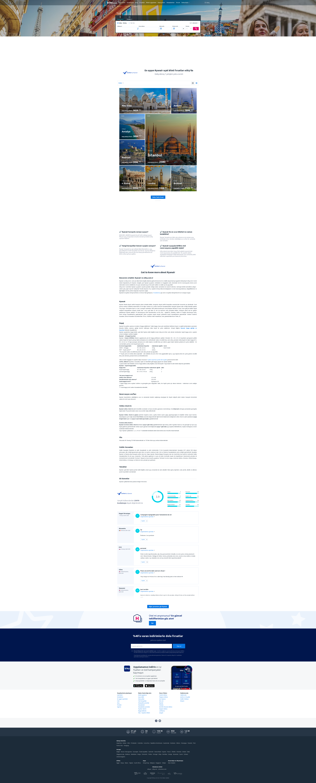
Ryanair (161, 703)
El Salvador (134, 743)
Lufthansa (162, 711)
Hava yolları (161, 2)
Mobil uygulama (151, 2)
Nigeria (131, 763)
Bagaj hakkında (142, 711)
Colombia (140, 743)
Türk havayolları (142, 701)
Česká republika (143, 751)
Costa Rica (146, 743)
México (178, 743)
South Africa (137, 763)
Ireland (184, 751)
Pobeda (161, 705)
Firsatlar (119, 705)
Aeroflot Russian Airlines (165, 707)
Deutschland (157, 751)
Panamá (190, 743)
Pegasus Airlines (163, 697)
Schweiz (186, 754)
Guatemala (166, 743)
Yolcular (187, 26)
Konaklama (130, 2)
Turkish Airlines (163, 695)
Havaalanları (171, 2)
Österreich (144, 754)
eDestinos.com (162, 769)
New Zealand (171, 763)
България (135, 751)
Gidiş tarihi (161, 26)
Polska (150, 754)
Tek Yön (132, 23)
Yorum (178, 2)
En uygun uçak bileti (122, 699)
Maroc (126, 763)
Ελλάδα (174, 751)
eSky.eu (149, 769)
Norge (139, 754)
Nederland (133, 754)
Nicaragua (184, 743)
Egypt (118, 763)
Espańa (164, 751)
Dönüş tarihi (175, 26)
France (169, 751)
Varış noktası (142, 26)
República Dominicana (156, 743)
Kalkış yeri (119, 26)
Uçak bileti (122, 2)
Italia (188, 751)
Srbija (159, 754)
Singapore (158, 763)
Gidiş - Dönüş (123, 23)
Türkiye (164, 763)
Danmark (150, 751)
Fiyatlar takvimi (142, 709)
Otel (118, 701)
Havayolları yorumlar (143, 703)
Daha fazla (184, 2)
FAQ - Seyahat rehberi (144, 713)
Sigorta (119, 707)
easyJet (161, 713)
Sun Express (162, 699)
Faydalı (143, 521)
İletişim (182, 701)
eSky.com (154, 769)
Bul (152, 623)
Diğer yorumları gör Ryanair (158, 606)
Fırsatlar (142, 2)
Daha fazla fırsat (158, 197)
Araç (136, 2)
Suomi (181, 754)
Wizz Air (161, 701)
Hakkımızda (183, 695)
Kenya (122, 763)
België (118, 751)
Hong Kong (146, 763)
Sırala (120, 83)
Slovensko (175, 754)
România (164, 754)
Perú (194, 743)
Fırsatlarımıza (156, 293)
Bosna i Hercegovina (126, 751)
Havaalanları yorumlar (144, 707)
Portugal (155, 754)
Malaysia (152, 763)
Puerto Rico (120, 745)
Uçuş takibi (141, 697)
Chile (128, 743)
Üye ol (179, 646)
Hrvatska (179, 751)
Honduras (172, 743)
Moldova (127, 754)
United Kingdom (121, 756)
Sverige (170, 754)
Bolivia (124, 743)
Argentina (119, 743)
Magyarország (120, 754)
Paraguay (126, 745)
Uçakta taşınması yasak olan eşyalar (157, 359)
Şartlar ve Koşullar (185, 697)
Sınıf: (191, 23)
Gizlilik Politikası (184, 699)
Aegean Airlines (163, 709)
